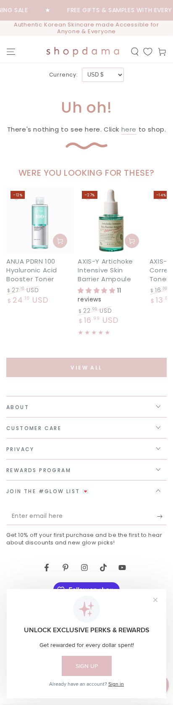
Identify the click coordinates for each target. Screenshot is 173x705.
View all (86, 367)
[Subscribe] (162, 516)
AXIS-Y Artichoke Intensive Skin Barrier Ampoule (105, 270)
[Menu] (11, 52)
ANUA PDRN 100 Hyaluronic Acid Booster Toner (31, 270)
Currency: (63, 74)
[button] (135, 52)
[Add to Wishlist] (16, 197)
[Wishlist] (148, 52)
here (128, 129)
